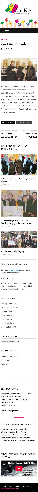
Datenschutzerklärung (9, 356)
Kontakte (5, 364)
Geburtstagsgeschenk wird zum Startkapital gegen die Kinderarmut (16, 222)
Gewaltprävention (8, 307)
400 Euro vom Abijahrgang (12, 251)
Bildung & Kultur (7, 303)
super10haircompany (24, 123)
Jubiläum (4, 311)
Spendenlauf (6, 323)
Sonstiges (5, 315)
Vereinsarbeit (6, 327)
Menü (7, 31)
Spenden (4, 39)
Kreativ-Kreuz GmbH (9, 489)
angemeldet (14, 270)
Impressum (5, 360)
